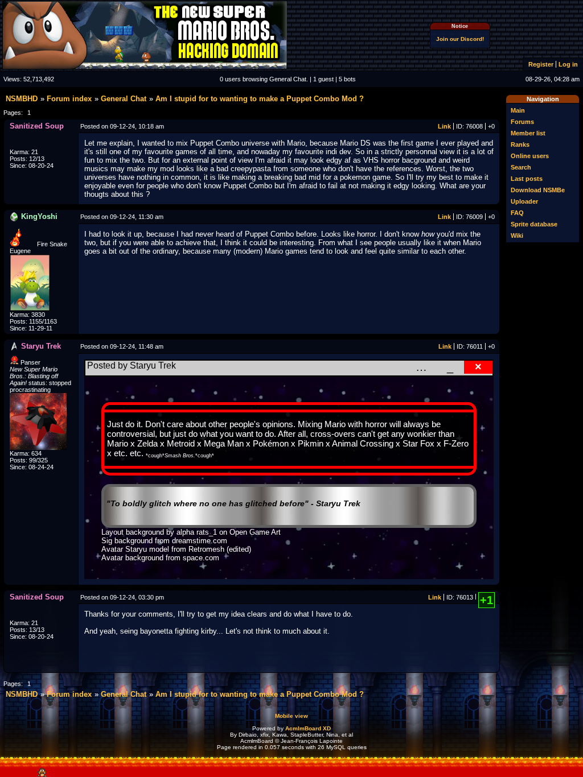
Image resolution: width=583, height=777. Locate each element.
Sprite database (534, 224)
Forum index (69, 98)
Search (521, 167)
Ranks (520, 144)
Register (540, 64)
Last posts (527, 178)
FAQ (517, 212)
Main (518, 110)
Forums (522, 121)
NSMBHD (22, 98)
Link (444, 126)
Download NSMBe (538, 190)
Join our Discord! (460, 39)
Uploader (524, 201)
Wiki (517, 235)
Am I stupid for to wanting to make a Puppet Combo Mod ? (259, 98)
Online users (530, 155)
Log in (568, 64)
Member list (528, 133)
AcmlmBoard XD (308, 728)
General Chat (123, 98)
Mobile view (291, 716)
